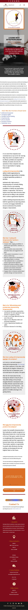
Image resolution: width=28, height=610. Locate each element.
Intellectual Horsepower (7, 113)
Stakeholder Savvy (6, 123)
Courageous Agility (6, 114)
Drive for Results (5, 120)
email (13, 508)
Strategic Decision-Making (8, 116)
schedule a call (18, 508)
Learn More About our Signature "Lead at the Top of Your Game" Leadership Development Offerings (14, 51)
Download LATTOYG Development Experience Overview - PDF (14, 490)
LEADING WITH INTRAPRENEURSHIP (14, 39)
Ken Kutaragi (21, 364)
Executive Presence (6, 121)
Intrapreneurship (5, 118)
